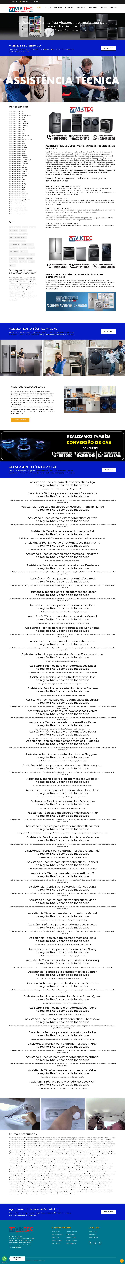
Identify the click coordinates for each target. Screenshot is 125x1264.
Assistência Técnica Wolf (16, 214)
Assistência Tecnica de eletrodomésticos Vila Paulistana (59, 1146)
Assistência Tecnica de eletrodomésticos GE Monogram (68, 1166)
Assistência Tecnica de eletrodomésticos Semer (24, 1178)
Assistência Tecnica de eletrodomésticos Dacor (77, 1160)
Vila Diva (56, 1237)
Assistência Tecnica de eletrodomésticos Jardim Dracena (27, 1148)
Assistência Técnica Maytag (17, 188)
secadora (29, 258)
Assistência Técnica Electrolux (18, 147)
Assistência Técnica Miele (17, 190)
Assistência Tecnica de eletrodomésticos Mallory (40, 1174)
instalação (23, 230)
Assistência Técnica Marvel (17, 186)
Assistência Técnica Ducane (18, 145)
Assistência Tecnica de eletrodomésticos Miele (30, 1176)
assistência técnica (15, 227)
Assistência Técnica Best (17, 127)
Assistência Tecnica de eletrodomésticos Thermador (56, 1180)
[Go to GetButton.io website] (4, 1262)
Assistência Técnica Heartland (18, 164)
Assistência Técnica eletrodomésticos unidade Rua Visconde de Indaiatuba (80, 147)
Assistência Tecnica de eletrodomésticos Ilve (64, 1168)
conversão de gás (14, 244)
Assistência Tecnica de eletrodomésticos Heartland (32, 1168)
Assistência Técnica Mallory (17, 184)
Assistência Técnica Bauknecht (19, 121)
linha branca (13, 248)
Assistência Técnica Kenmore (18, 172)
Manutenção (81, 30)
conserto (32, 227)
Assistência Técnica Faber (17, 151)
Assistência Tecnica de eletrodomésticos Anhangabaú (60, 1138)
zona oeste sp (13, 254)
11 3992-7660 (14, 1)
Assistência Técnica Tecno (17, 202)
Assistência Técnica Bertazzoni (18, 123)
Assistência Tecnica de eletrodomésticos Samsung (93, 1176)
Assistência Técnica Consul (17, 133)
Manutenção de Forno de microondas (62, 224)
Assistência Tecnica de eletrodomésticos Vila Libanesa (95, 1142)
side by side (23, 261)
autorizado (23, 234)
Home (41, 30)
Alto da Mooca (57, 1234)
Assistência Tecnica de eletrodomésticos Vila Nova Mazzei (96, 1144)
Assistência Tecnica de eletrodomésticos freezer (50, 1186)
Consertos (70, 30)
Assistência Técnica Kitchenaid (18, 174)
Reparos (70, 332)
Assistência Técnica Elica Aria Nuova (20, 139)
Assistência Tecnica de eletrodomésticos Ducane (40, 1162)
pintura (12, 265)
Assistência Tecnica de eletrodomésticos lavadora (74, 1188)
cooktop (31, 261)
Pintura (22, 335)
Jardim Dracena (72, 1232)
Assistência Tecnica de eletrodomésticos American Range (63, 1152)
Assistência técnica (41, 332)
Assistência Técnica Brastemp (18, 125)
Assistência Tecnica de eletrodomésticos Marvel (72, 1174)
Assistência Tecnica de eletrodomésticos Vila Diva (61, 1142)
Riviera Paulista (72, 1240)
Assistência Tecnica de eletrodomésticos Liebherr (24, 1172)
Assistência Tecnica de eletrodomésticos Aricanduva (25, 1144)
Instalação (60, 30)
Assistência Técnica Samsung (18, 194)
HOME (39, 7)
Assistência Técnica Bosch (17, 129)
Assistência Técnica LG (16, 178)
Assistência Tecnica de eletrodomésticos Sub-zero (57, 1178)
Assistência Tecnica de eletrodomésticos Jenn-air (94, 1168)
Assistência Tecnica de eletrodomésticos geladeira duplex (76, 1184)
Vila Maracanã (71, 1243)
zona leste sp (24, 254)
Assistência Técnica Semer (17, 196)
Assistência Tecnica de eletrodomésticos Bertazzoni (90, 1154)
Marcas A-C (58, 7)
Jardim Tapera (71, 1237)
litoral (32, 254)
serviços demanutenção (104, 1192)
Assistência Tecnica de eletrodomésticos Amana (28, 1152)
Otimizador (41, 1260)
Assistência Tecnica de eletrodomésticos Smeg (61, 1176)
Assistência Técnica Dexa (17, 143)
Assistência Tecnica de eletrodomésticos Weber (81, 1182)
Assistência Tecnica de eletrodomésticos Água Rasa (94, 1140)
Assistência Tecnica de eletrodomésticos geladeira (41, 1184)
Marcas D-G (69, 7)
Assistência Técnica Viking (17, 208)
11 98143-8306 (36, 1)
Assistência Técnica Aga (16, 111)
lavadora (21, 258)
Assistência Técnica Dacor (17, 141)
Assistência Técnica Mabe (17, 182)
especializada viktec (28, 244)
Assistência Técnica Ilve (16, 166)
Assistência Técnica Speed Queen (19, 200)
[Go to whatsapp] (4, 1258)
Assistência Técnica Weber (17, 212)
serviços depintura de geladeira (64, 1194)
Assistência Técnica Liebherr (18, 176)
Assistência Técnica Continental (19, 135)
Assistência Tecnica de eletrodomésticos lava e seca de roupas (57, 1190)
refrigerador (13, 261)
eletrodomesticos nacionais (17, 241)
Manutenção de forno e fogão (59, 208)
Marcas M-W (93, 7)
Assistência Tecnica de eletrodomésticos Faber (42, 1164)
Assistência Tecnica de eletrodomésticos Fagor (73, 1164)
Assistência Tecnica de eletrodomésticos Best (49, 1156)
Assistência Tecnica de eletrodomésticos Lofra (85, 1172)
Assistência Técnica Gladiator (18, 162)
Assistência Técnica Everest (17, 149)
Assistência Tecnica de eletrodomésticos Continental (73, 1158)
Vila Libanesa (57, 1240)
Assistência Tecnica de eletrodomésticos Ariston (98, 1152)
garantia (31, 248)
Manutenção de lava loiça (56, 198)
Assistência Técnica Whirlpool (18, 210)
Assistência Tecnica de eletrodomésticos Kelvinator (25, 1170)
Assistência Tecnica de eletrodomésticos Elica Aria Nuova (43, 1160)
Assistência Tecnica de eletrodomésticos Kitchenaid (92, 1170)
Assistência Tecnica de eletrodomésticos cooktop (41, 1188)
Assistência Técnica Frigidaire (18, 155)
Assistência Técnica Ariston (17, 117)
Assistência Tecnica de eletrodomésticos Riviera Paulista (32, 1150)
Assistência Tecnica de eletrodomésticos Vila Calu (24, 1146)
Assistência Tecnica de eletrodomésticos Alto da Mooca (26, 1142)
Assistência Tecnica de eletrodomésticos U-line (89, 1180)
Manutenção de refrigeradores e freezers (63, 186)
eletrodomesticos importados (17, 237)
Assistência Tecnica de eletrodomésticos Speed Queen (91, 1178)
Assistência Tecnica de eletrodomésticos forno (82, 1186)
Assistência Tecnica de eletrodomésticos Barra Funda (27, 1140)
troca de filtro (13, 234)
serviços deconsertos (75, 1192)
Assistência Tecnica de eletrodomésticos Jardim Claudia (96, 1146)
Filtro (28, 335)
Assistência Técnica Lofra (17, 180)
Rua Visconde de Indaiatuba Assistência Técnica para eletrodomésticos (74, 275)
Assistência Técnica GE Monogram (20, 160)
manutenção (13, 230)
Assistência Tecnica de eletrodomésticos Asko (23, 1154)
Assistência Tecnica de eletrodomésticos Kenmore (59, 1170)
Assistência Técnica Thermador (19, 204)
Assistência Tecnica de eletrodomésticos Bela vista (61, 1140)
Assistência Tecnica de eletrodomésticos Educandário (63, 1148)
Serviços (47, 7)
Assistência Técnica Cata (16, 131)
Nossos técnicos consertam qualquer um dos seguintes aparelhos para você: (76, 179)
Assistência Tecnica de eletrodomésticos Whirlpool (49, 1182)
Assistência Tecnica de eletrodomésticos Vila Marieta (60, 1144)
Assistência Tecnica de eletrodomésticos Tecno (24, 1180)
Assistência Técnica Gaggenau (18, 158)
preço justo (23, 248)
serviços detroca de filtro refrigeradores (41, 1194)
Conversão (35, 335)
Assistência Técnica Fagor (17, 153)
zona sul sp (24, 251)
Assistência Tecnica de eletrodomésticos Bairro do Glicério (96, 1138)
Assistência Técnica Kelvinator (18, 170)
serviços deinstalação (61, 1192)
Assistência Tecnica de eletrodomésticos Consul (40, 1158)
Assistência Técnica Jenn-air (18, 168)
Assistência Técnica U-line (17, 206)
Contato (113, 7)
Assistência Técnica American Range (20, 115)
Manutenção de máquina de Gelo (60, 216)
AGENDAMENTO (20, 420)
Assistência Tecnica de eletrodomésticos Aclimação (25, 1138)
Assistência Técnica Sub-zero (18, 198)
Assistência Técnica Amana (17, 113)
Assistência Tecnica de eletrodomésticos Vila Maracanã (68, 1150)
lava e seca (13, 258)
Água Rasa (56, 1232)
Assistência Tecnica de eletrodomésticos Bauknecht (56, 1154)
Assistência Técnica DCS (16, 137)
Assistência (50, 30)
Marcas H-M (81, 7)
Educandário (71, 1234)
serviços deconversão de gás (18, 1194)
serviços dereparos (89, 1192)
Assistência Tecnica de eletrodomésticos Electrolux (73, 1162)
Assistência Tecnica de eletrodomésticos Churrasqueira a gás (33, 1192)
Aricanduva (56, 1243)
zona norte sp (13, 251)
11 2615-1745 (25, 1)
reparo (25, 227)
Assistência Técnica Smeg (17, 192)
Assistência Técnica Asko (17, 119)
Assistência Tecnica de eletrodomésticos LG (56, 1172)
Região (104, 7)
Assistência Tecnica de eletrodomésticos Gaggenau (32, 1166)
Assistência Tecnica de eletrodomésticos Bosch (81, 1156)
